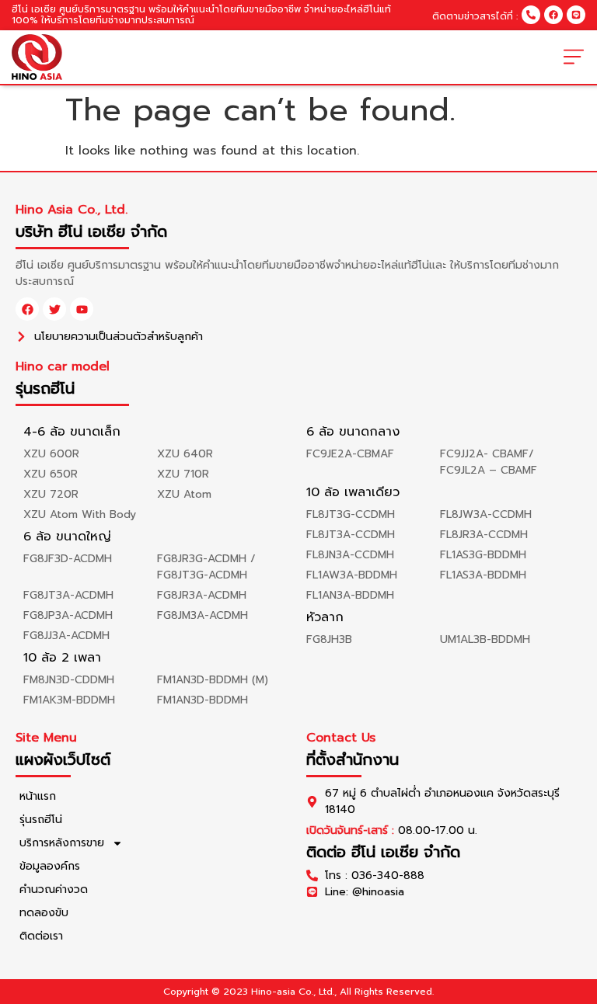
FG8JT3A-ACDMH (68, 595)
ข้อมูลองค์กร (49, 866)
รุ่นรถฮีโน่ (40, 819)
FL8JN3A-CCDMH (350, 555)
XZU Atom (184, 494)
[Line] (576, 14)
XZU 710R (183, 474)
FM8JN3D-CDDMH (68, 680)
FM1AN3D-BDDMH (202, 700)
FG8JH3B (329, 639)
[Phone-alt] (531, 14)
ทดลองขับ (43, 913)
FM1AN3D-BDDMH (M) (212, 680)
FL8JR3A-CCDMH (484, 534)
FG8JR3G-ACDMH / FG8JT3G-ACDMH (206, 567)
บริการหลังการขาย (61, 843)
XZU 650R (50, 474)
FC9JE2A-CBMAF (350, 454)
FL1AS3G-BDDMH (483, 555)
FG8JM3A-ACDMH (202, 615)
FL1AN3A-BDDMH (350, 595)
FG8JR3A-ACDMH (201, 595)
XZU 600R (51, 454)
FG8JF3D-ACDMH (67, 559)
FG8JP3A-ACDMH (68, 615)
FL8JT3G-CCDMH (350, 514)
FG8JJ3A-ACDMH (66, 635)
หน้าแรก (37, 796)
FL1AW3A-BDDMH (351, 575)
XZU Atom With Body (79, 514)
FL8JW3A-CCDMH (486, 514)
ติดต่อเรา (41, 936)
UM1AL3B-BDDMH (485, 639)
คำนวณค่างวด (53, 889)
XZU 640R (185, 454)
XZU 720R (51, 494)
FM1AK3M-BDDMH (69, 700)
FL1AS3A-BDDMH (483, 575)
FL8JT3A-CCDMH (350, 534)
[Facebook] (553, 14)
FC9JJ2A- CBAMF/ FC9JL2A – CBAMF (488, 462)
